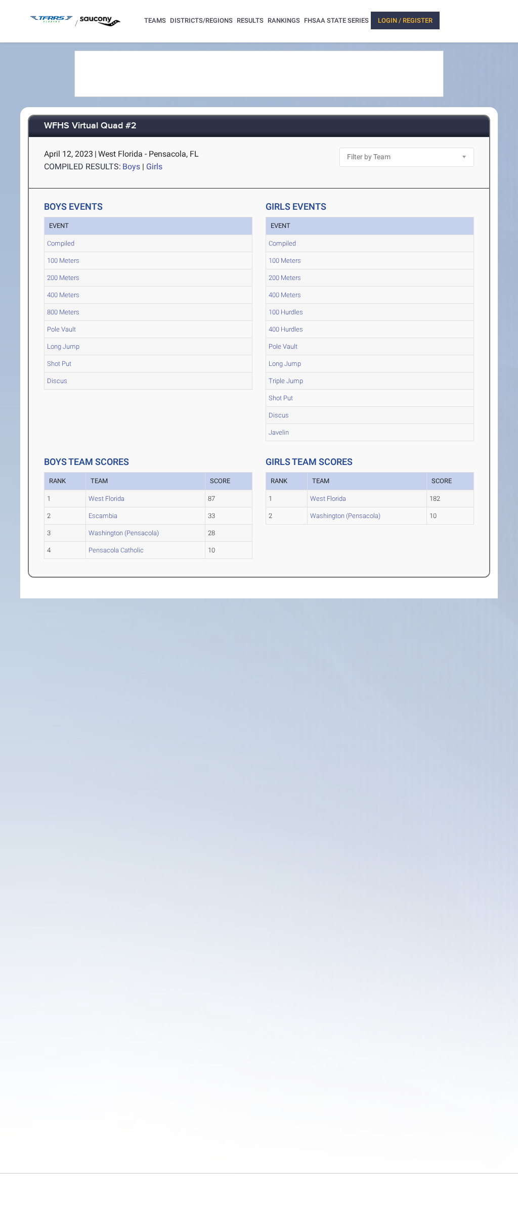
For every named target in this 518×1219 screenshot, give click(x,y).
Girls (154, 166)
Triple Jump (286, 381)
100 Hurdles (286, 312)
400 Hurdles (286, 329)
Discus (57, 381)
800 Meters (63, 312)
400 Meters (63, 295)
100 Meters (63, 260)
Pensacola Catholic (116, 550)
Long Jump (63, 346)
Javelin (279, 432)
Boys (131, 166)
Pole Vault (61, 329)
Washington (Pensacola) (124, 533)
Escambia (103, 516)
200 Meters (63, 278)
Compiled (60, 243)
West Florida (106, 498)
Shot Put (59, 363)
